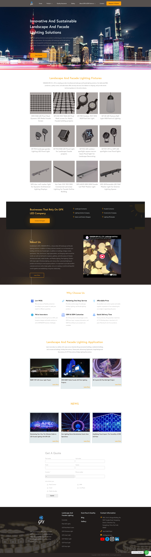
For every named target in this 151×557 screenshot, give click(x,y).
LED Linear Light (66, 535)
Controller (64, 520)
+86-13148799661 (107, 531)
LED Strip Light (66, 546)
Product (49, 3)
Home (40, 3)
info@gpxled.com (107, 535)
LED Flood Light (66, 542)
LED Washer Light (66, 539)
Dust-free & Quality (88, 513)
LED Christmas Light (67, 531)
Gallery (73, 3)
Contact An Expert (40, 221)
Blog (82, 517)
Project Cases (57, 55)
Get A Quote (38, 55)
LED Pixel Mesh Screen (68, 527)
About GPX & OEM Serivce (87, 3)
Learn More (37, 275)
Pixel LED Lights (66, 524)
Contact (102, 3)
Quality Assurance (62, 3)
